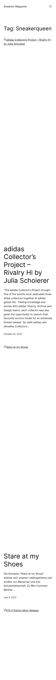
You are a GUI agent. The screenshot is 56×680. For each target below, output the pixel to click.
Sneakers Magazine (15, 6)
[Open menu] (50, 6)
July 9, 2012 (10, 597)
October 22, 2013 (13, 334)
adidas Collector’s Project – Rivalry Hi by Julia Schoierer (26, 264)
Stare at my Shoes (21, 560)
